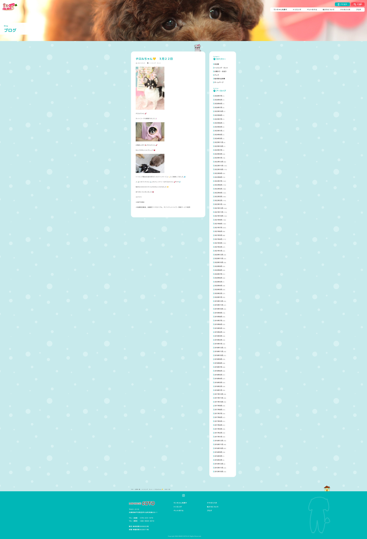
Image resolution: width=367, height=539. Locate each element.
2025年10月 (218, 111)
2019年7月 (218, 320)
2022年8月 (218, 177)
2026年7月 (218, 96)
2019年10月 (218, 309)
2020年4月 (218, 286)
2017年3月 (218, 429)
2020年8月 (218, 270)
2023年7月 (218, 150)
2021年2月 (218, 247)
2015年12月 (218, 464)
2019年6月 (218, 324)
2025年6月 (218, 123)
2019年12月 (218, 301)
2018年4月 (218, 379)
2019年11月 (218, 305)
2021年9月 (218, 220)
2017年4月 (218, 425)
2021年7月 (218, 228)
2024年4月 (218, 135)
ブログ (209, 511)
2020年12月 (218, 255)
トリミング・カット (155, 63)
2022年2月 (218, 200)
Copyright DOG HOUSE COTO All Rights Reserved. (184, 536)
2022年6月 (218, 185)
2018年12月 (218, 348)
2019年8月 (218, 317)
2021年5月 (218, 235)
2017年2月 (218, 433)
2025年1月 (218, 131)
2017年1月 (218, 437)
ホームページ (218, 82)
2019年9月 (218, 313)
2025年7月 (218, 119)
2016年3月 (218, 456)
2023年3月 (218, 154)
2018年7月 (218, 367)
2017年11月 (218, 398)
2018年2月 (218, 386)
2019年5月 (218, 328)
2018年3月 (218, 382)
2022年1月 (218, 204)
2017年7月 (218, 413)
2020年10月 (218, 262)
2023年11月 (218, 142)
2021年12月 (218, 208)
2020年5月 (218, 282)
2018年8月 (218, 363)
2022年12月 (218, 162)
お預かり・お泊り (220, 71)
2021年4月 (218, 239)
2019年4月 (218, 332)
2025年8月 (218, 115)
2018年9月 (218, 359)
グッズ (216, 75)
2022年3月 (218, 196)
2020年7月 (218, 274)
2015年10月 (218, 471)
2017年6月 (218, 417)
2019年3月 (218, 336)
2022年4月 (218, 193)
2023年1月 (218, 158)
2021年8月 (218, 224)
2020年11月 (218, 258)
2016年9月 (218, 452)
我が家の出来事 (219, 79)
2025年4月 (218, 127)
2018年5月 (218, 375)
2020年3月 (218, 289)
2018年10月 (218, 355)
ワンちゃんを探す (180, 503)
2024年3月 (218, 138)
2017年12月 (218, 394)
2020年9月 (218, 266)
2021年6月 (218, 231)
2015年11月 (218, 468)
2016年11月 (218, 444)
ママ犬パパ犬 (212, 503)
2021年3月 (218, 243)
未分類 (216, 64)
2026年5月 (218, 100)
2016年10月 (218, 448)
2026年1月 (218, 107)
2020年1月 (218, 297)
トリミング (178, 507)
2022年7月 (218, 181)
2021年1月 (218, 251)
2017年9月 (218, 406)
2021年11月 (218, 212)
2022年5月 (218, 189)
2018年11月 (218, 351)
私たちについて (213, 507)
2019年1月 (218, 344)
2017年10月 (218, 402)
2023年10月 (218, 146)
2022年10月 (218, 169)
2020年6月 (218, 278)
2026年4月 (218, 104)
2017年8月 (218, 410)
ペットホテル (179, 511)
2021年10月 (218, 216)
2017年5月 (218, 421)
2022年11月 (218, 166)
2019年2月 (218, 340)
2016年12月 (218, 441)
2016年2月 (218, 460)
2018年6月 (218, 371)
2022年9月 (218, 173)
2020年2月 (218, 293)
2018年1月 (218, 390)
